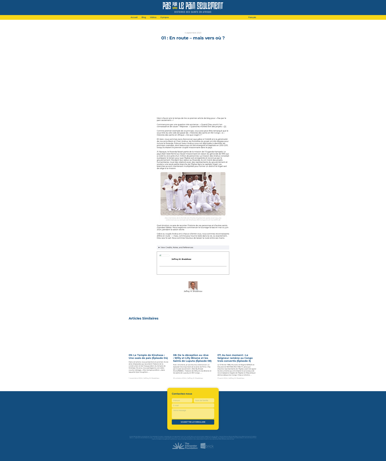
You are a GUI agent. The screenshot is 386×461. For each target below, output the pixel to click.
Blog (144, 17)
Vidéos (153, 17)
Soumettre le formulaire (193, 422)
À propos (164, 17)
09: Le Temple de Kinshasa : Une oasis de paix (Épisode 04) (148, 356)
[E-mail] (160, 271)
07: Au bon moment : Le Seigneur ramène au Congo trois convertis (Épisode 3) (235, 358)
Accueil (134, 17)
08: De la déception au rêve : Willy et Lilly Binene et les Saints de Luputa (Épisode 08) (192, 358)
